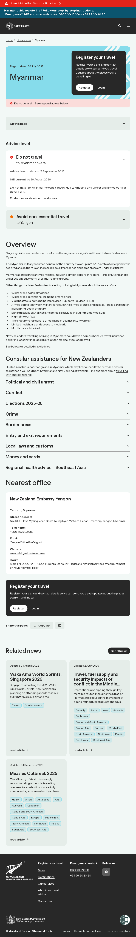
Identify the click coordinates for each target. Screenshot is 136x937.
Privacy (66, 931)
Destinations (24, 40)
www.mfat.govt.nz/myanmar (27, 553)
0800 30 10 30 (79, 870)
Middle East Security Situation (37, 3)
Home (9, 40)
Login (101, 87)
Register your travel (50, 863)
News (41, 870)
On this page (68, 124)
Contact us (45, 901)
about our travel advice (43, 198)
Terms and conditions (118, 931)
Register (84, 87)
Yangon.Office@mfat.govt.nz (28, 542)
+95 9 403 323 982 (21, 531)
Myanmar (40, 40)
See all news (119, 651)
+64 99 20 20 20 (80, 875)
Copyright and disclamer (88, 931)
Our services (46, 883)
